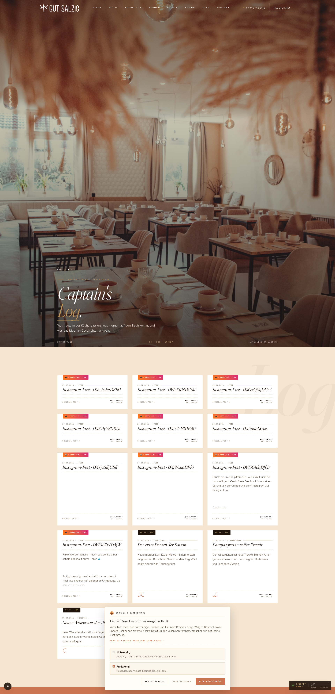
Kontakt (223, 7)
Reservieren (282, 8)
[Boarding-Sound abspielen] (8, 686)
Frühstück (133, 7)
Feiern (190, 7)
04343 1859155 (256, 8)
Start (97, 7)
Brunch (154, 7)
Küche (113, 7)
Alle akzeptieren (210, 681)
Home (60, 270)
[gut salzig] (59, 8)
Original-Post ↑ (71, 402)
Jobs (205, 7)
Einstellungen (182, 681)
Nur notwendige (155, 681)
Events (172, 7)
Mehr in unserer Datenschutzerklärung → (137, 641)
